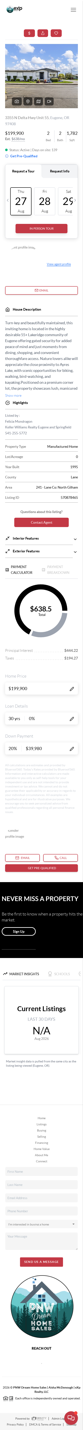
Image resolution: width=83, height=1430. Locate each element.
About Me (41, 1155)
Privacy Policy (15, 1424)
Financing (41, 1142)
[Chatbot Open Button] (71, 1418)
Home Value (42, 1149)
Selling (41, 1136)
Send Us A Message (41, 1262)
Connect (41, 1161)
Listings (42, 1124)
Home (42, 1118)
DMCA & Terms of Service (45, 1424)
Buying (41, 1130)
